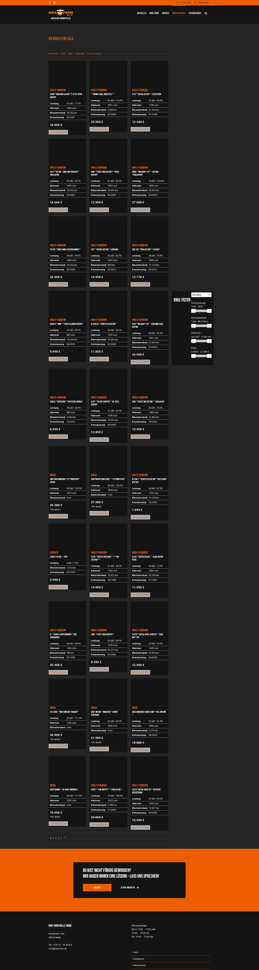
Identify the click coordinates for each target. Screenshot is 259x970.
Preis (62, 53)
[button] (206, 12)
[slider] (193, 311)
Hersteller (53, 53)
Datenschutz (139, 965)
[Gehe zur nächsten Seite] (64, 838)
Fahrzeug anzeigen (58, 132)
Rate (70, 53)
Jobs (135, 952)
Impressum (138, 959)
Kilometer (80, 53)
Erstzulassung (94, 53)
